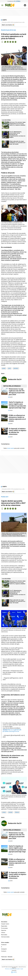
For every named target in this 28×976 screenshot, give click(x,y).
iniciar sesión (10, 448)
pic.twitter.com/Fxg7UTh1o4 (11, 731)
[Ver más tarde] (2, 42)
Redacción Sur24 (14, 379)
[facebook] (8, 42)
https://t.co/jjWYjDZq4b (14, 729)
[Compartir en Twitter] (10, 42)
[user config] (25, 5)
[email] (13, 42)
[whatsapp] (5, 42)
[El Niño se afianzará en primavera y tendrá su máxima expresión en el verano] (4, 417)
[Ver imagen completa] (25, 48)
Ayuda (21, 968)
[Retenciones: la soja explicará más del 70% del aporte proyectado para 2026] (4, 391)
